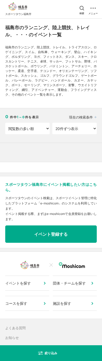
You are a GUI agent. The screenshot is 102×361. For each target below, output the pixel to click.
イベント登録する (51, 234)
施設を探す (62, 303)
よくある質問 (15, 328)
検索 (82, 13)
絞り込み (51, 353)
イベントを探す (18, 283)
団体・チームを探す (69, 283)
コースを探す (16, 303)
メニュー (93, 13)
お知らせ (12, 338)
